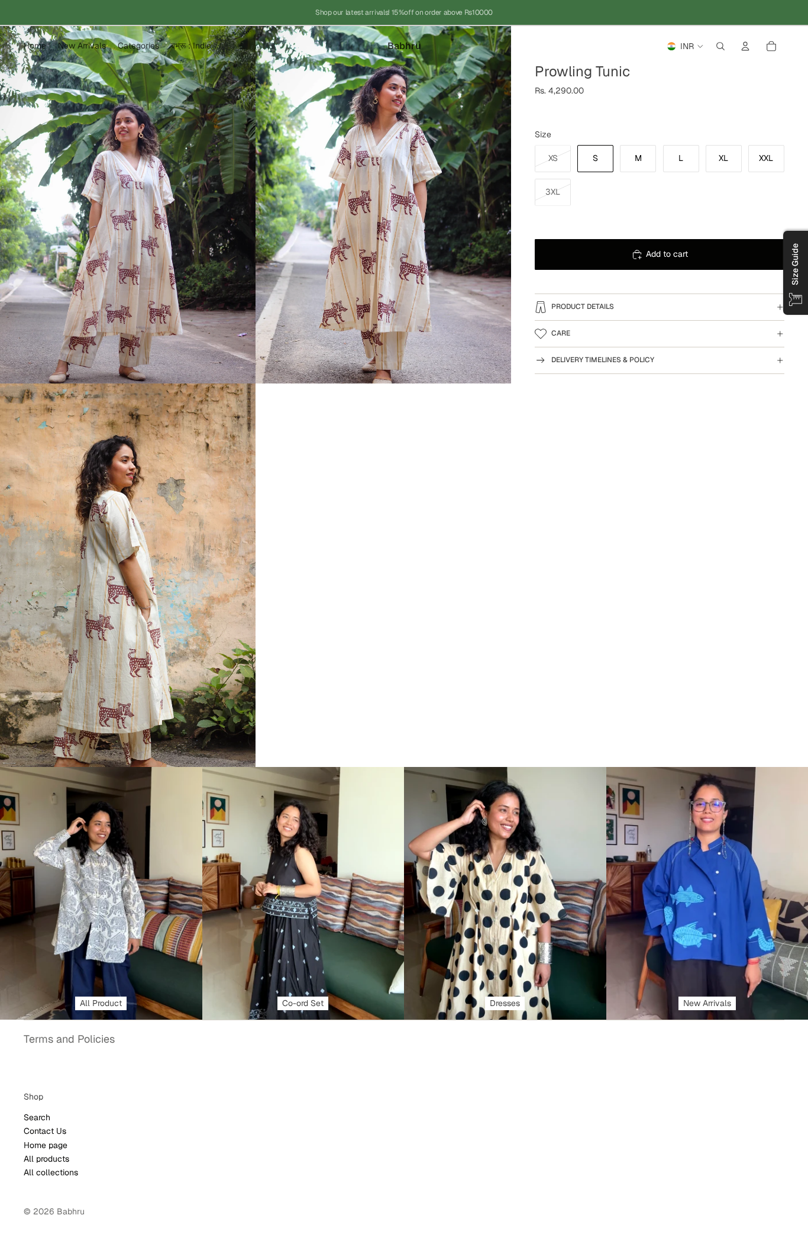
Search (37, 1117)
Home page (45, 1145)
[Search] (720, 46)
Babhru (71, 1211)
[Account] (745, 46)
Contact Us (45, 1131)
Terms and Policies (69, 1039)
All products (46, 1158)
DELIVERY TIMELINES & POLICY (602, 360)
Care (560, 333)
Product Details (582, 306)
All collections (51, 1172)
